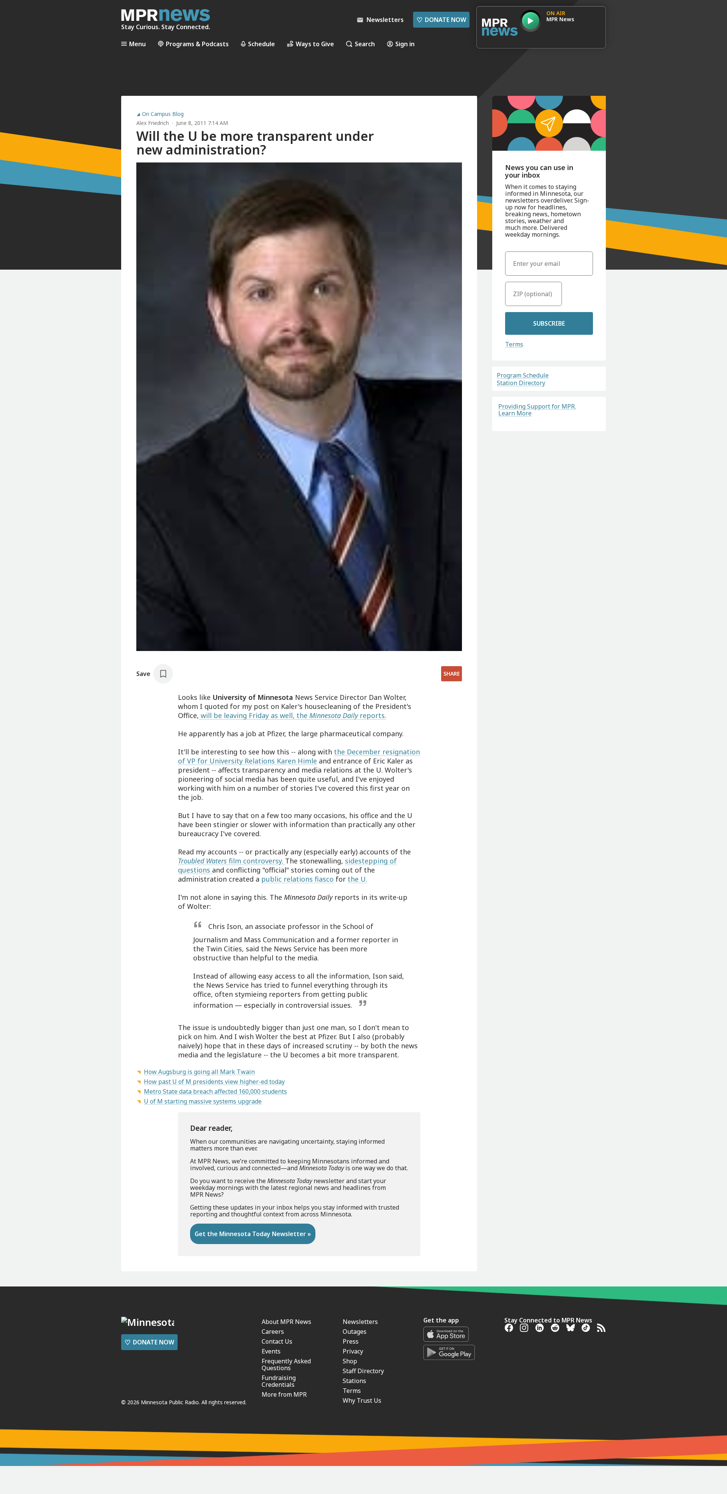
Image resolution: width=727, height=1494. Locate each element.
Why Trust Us (362, 1400)
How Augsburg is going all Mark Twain (199, 1072)
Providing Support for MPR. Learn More (537, 409)
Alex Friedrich (152, 122)
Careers (273, 1331)
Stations (354, 1381)
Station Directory (521, 382)
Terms (514, 344)
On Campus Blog (163, 114)
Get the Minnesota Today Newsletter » (253, 1234)
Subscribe (549, 323)
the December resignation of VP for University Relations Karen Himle (299, 756)
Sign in (405, 44)
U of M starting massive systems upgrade (203, 1101)
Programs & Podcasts (197, 44)
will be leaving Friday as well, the (254, 715)
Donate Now (441, 19)
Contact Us (277, 1341)
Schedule (261, 44)
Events (271, 1351)
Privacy (353, 1351)
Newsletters (360, 1322)
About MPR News (286, 1322)
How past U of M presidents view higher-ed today (214, 1081)
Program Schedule (523, 375)
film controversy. (256, 860)
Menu (137, 44)
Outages (355, 1331)
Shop (350, 1361)
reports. (373, 715)
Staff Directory (363, 1371)
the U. (357, 879)
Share (451, 673)
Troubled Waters (202, 860)
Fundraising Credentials (279, 1381)
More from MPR (284, 1394)
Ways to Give (315, 44)
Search (365, 44)
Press (351, 1341)
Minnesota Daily (334, 715)
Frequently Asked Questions (286, 1364)
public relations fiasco (297, 879)
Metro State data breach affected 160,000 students (215, 1091)
